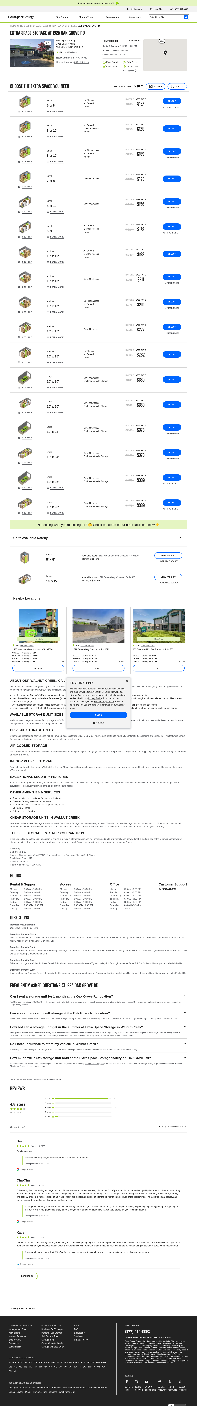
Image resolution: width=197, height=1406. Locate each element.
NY (50, 1367)
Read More (27, 1276)
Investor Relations (17, 1336)
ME (88, 1362)
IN (70, 1362)
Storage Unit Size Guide (52, 1347)
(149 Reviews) (70, 52)
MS (15, 1367)
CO (29, 1362)
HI (58, 1362)
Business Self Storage (52, 1329)
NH (35, 1367)
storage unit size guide (94, 1063)
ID (62, 1362)
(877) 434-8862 (169, 889)
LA (83, 1362)
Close (98, 715)
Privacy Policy (81, 1340)
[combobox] (169, 17)
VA (103, 1367)
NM (45, 1367)
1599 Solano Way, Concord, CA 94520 (116, 577)
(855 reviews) (27, 645)
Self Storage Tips (49, 1336)
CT (34, 1362)
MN (10, 1367)
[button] (98, 541)
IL (66, 1362)
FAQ (76, 1329)
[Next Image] (50, 52)
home (13, 26)
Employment (15, 1340)
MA (99, 1362)
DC (44, 1362)
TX (94, 1367)
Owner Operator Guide (52, 1343)
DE (39, 1362)
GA (53, 1362)
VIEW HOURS (135, 41)
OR (70, 1367)
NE (25, 1367)
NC (55, 1367)
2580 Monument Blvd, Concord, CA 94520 (118, 556)
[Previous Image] (13, 52)
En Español (79, 1333)
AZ (19, 1362)
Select (172, 101)
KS (74, 1362)
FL (49, 1362)
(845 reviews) (148, 645)
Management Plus (17, 1329)
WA (10, 1371)
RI (80, 1367)
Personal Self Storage (51, 1333)
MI (103, 1362)
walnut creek (67, 26)
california (49, 26)
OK (65, 1367)
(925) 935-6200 (33, 865)
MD (93, 1362)
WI (15, 1371)
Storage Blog (47, 1340)
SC (84, 1367)
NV (30, 1367)
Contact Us (14, 1343)
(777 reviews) (87, 645)
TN (89, 1367)
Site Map (78, 1336)
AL (10, 1362)
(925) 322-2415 (81, 62)
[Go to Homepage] (17, 17)
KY (79, 1362)
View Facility (168, 555)
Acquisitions (14, 1333)
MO (20, 1367)
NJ (40, 1367)
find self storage (29, 26)
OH (60, 1367)
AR (14, 1362)
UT (98, 1367)
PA (75, 1367)
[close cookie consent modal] (127, 681)
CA (24, 1362)
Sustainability (15, 1347)
